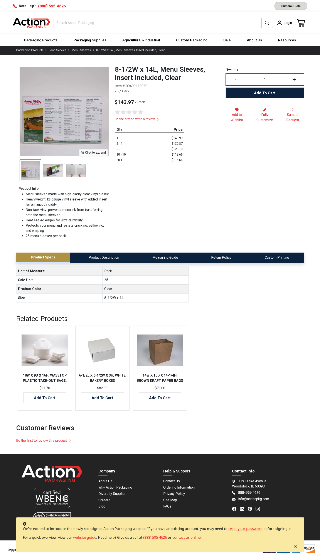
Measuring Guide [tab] (165, 257)
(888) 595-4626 (155, 537)
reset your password (245, 528)
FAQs (167, 506)
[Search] (267, 23)
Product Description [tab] (104, 257)
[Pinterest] (252, 508)
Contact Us (171, 481)
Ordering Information (179, 487)
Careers (104, 500)
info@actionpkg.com (253, 499)
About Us (254, 40)
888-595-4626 (249, 493)
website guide (84, 537)
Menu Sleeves (81, 50)
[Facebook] (236, 508)
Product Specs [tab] (43, 257)
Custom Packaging (191, 40)
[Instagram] (259, 508)
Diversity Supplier (112, 494)
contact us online (186, 537)
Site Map (170, 500)
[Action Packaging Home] (52, 476)
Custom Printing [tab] (277, 257)
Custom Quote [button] (291, 6)
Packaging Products (40, 40)
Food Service (57, 50)
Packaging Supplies (90, 40)
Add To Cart (265, 93)
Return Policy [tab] (221, 257)
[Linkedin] (244, 508)
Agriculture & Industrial (141, 40)
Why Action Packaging (115, 487)
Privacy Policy (174, 494)
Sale (227, 40)
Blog (101, 506)
